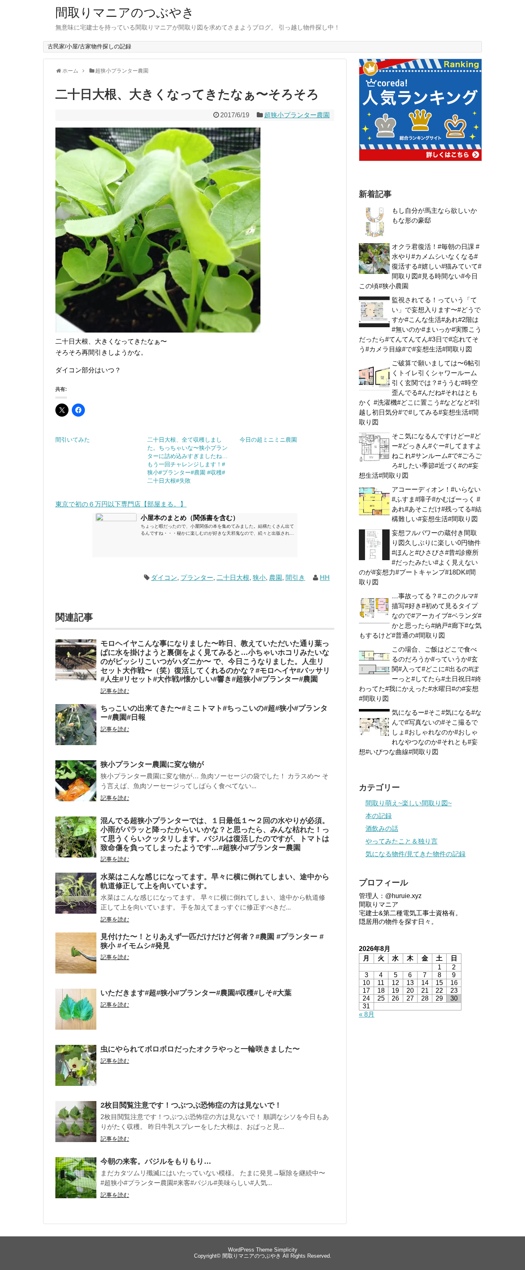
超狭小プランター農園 (297, 115)
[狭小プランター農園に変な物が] (75, 786)
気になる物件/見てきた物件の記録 (415, 853)
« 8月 (366, 1014)
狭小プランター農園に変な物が (152, 764)
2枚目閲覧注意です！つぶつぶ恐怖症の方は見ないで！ (191, 1105)
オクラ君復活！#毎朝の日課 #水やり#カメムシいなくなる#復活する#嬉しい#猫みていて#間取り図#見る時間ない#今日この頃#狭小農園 (420, 266)
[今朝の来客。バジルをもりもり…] (75, 1183)
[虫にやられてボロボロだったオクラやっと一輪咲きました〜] (75, 1071)
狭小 (259, 577)
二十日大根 (233, 577)
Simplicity (285, 1250)
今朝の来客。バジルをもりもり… (155, 1161)
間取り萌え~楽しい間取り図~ (408, 803)
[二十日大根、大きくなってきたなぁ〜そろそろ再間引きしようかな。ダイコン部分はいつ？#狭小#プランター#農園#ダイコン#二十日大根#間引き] (157, 330)
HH (325, 577)
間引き (295, 577)
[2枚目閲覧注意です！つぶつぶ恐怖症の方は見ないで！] (75, 1127)
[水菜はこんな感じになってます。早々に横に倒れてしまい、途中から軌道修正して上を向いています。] (75, 899)
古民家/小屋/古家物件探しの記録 (89, 46)
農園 (275, 577)
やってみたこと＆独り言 (401, 841)
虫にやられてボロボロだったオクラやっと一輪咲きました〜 (200, 1049)
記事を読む (114, 691)
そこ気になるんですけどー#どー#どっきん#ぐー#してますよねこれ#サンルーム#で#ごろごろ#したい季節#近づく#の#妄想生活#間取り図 (420, 456)
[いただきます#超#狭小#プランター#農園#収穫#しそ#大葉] (75, 1015)
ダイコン (164, 577)
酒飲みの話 (381, 828)
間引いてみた (72, 439)
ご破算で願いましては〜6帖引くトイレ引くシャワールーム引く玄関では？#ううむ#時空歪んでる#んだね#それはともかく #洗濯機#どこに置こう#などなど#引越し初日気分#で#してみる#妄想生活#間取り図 (420, 393)
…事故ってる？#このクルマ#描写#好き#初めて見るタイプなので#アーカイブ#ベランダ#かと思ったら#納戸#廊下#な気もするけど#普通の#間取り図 (420, 616)
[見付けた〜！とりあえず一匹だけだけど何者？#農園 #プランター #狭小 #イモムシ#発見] (75, 959)
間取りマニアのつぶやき (124, 12)
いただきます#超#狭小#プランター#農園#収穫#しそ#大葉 (196, 993)
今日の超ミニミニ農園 (268, 439)
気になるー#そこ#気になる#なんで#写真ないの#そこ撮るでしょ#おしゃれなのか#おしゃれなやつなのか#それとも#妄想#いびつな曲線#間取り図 (420, 732)
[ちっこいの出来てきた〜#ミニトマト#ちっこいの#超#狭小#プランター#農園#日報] (75, 730)
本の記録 (378, 815)
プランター (196, 577)
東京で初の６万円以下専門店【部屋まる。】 (121, 504)
